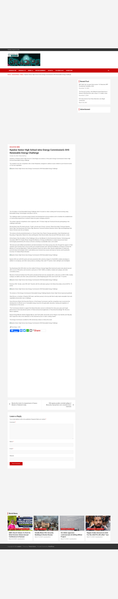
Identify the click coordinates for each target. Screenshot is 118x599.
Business (63, 529)
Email (11, 448)
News (30, 70)
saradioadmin (21, 539)
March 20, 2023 (13, 539)
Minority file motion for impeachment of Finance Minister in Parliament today (24, 404)
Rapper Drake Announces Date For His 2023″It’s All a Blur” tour (98, 534)
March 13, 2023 (91, 537)
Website (12, 455)
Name (12, 441)
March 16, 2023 (39, 537)
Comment (13, 422)
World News (13, 513)
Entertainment (40, 70)
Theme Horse (32, 546)
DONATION (69, 70)
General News (13, 529)
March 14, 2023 (65, 539)
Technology (59, 70)
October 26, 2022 (14, 156)
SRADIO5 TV (22, 70)
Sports (50, 70)
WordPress (51, 546)
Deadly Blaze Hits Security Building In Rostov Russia (44, 534)
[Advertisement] (48, 24)
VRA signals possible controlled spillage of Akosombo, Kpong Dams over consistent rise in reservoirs (58, 404)
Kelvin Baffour (22, 156)
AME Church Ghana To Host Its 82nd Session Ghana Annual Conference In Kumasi (19, 535)
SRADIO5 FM (12, 70)
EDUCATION (13, 147)
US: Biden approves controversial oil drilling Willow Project (71, 535)
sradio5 (19, 546)
